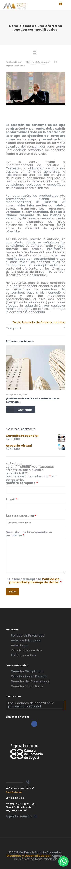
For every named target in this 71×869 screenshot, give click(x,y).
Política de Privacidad (28, 635)
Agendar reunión (19, 816)
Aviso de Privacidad (26, 640)
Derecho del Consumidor (30, 681)
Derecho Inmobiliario (27, 686)
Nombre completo (22, 483)
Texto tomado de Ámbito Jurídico (38, 322)
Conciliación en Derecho (29, 676)
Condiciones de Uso (26, 650)
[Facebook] (35, 864)
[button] (63, 861)
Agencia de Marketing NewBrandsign (39, 857)
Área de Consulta (21, 515)
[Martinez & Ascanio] (15, 5)
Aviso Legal (19, 645)
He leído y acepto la (35, 580)
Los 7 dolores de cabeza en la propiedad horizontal (31, 704)
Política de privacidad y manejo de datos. (34, 580)
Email (11, 499)
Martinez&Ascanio (36, 62)
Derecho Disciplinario (27, 671)
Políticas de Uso (23, 655)
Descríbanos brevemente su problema (29, 533)
